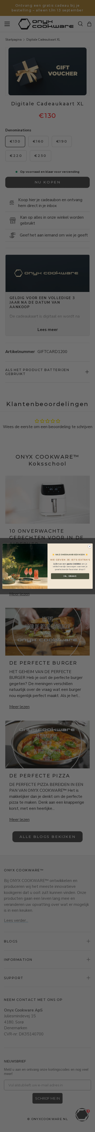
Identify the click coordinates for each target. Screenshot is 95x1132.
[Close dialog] (90, 546)
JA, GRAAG (70, 576)
